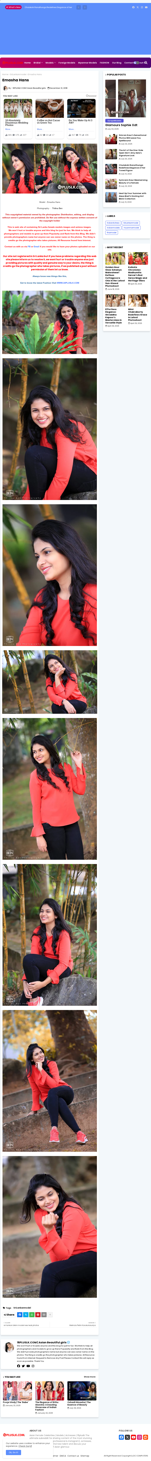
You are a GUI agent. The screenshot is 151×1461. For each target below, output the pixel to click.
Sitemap (29, 73)
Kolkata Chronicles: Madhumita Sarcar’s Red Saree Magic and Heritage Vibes (137, 274)
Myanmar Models (87, 62)
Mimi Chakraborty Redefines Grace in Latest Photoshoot (137, 314)
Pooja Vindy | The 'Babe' (15, 1402)
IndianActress (113, 223)
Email (36, 246)
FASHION (104, 62)
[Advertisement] (75, 34)
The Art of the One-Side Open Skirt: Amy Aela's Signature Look (131, 153)
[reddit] (145, 1437)
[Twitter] (25, 1314)
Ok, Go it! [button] (13, 1452)
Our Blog (116, 62)
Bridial (37, 62)
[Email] (44, 1314)
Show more (89, 1377)
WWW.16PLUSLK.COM (68, 283)
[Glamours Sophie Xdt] (126, 98)
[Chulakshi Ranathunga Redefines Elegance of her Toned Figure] (111, 169)
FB (29, 246)
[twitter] (23, 1366)
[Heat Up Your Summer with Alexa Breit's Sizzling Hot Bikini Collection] (111, 197)
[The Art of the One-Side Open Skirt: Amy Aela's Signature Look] (111, 154)
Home (27, 62)
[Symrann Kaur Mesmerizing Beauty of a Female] (111, 184)
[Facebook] (19, 1314)
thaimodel (111, 232)
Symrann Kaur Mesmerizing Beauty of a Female (133, 181)
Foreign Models (67, 62)
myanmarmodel (131, 227)
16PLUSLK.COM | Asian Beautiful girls (42, 1342)
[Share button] (50, 1314)
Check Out (24, 1446)
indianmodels (113, 227)
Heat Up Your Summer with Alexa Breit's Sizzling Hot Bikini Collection (132, 196)
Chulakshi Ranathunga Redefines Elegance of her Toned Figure (132, 168)
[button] (78, 7)
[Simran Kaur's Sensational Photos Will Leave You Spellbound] (111, 139)
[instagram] (142, 7)
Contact (129, 62)
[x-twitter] (137, 7)
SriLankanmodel (18, 74)
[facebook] (133, 7)
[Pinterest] (38, 1314)
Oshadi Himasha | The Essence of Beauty (79, 1403)
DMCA (63, 1456)
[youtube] (146, 7)
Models (50, 62)
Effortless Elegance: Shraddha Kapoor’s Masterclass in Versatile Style (113, 316)
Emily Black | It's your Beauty (38, 7)
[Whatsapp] (32, 1314)
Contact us (73, 1456)
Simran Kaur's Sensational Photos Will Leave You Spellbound (132, 138)
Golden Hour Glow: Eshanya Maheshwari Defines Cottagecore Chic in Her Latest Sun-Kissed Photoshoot (115, 276)
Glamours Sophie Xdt (121, 125)
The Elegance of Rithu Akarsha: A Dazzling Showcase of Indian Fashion (46, 1406)
